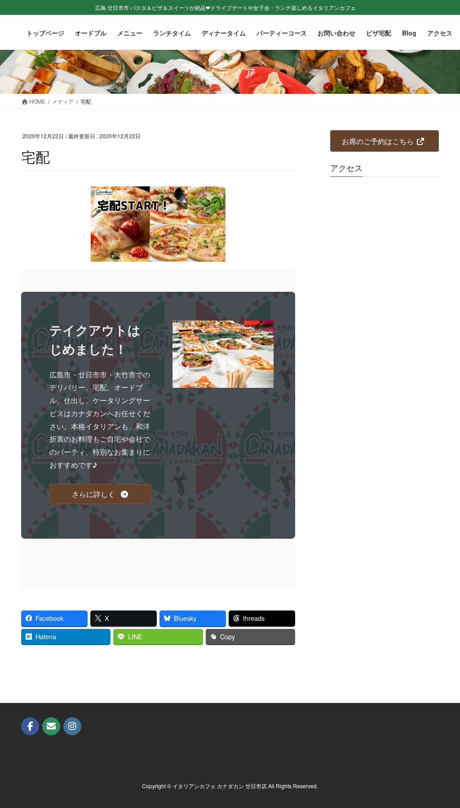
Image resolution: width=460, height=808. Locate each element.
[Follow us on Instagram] (72, 726)
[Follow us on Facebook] (30, 726)
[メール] (51, 726)
